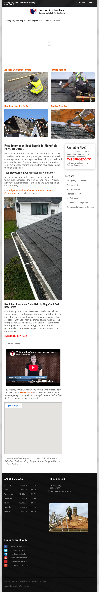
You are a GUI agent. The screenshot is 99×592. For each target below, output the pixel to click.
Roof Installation (73, 190)
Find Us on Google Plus (19, 565)
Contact (34, 581)
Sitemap (42, 581)
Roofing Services (35, 21)
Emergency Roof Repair (15, 21)
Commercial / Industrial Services (80, 207)
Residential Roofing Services (78, 203)
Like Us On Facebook (18, 547)
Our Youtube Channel (18, 558)
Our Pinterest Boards (18, 562)
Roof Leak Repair (74, 194)
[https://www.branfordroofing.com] (49, 14)
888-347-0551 (87, 3)
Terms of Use (23, 581)
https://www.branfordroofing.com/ (61, 491)
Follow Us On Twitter (18, 550)
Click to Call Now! (52, 21)
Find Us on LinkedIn (18, 554)
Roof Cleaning (72, 198)
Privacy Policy (9, 581)
